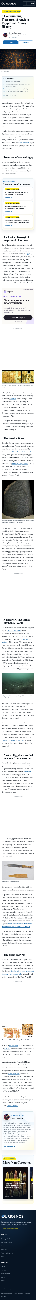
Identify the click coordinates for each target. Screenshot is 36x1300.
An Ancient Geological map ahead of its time (18, 84)
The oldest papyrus (11, 95)
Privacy (3, 1281)
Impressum (27, 1293)
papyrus (28, 253)
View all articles (9, 1147)
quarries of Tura (14, 1073)
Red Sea (7, 1048)
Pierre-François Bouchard (21, 452)
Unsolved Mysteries (7, 1253)
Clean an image (18, 317)
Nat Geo (13, 398)
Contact (3, 1270)
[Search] (25, 3)
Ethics (3, 1277)
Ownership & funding (6, 1293)
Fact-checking (5, 1273)
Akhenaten (27, 771)
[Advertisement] (18, 348)
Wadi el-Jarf (13, 1045)
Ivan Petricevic (16, 33)
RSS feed (3, 1296)
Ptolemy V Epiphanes (20, 463)
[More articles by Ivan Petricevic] (5, 35)
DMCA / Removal (18, 1293)
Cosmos (3, 1246)
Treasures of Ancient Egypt (13, 81)
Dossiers (4, 1249)
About (3, 1266)
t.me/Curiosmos (12, 1105)
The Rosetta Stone (11, 86)
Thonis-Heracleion (14, 630)
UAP (2, 1256)
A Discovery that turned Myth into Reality (17, 89)
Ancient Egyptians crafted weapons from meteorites (17, 92)
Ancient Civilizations (12, 11)
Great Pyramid (23, 142)
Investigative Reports (7, 1239)
